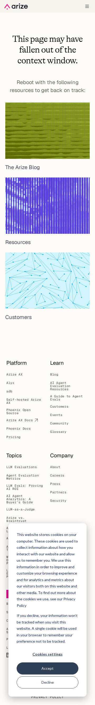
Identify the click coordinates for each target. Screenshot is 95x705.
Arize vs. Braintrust (16, 519)
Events (56, 415)
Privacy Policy (47, 697)
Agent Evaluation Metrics (22, 477)
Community (59, 423)
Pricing (13, 437)
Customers (59, 406)
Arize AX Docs (19, 420)
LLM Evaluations (21, 467)
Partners (58, 492)
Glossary (58, 431)
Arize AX (14, 374)
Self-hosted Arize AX (23, 401)
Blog (54, 374)
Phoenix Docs (18, 428)
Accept (47, 668)
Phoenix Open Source (18, 411)
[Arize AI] (16, 6)
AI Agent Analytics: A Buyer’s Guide (19, 499)
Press (55, 483)
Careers (57, 475)
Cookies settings (47, 654)
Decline (47, 682)
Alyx (10, 382)
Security (58, 500)
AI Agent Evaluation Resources (60, 386)
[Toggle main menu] (87, 6)
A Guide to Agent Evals (66, 398)
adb (9, 391)
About (55, 467)
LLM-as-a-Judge (20, 509)
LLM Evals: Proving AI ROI (24, 487)
